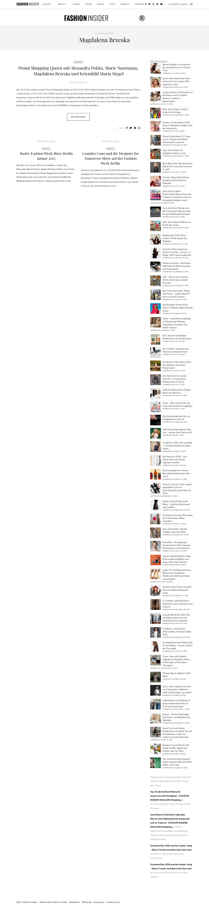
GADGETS (125, 4)
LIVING (112, 4)
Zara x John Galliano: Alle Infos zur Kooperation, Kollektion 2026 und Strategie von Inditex (177, 689)
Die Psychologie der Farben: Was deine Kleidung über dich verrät (176, 473)
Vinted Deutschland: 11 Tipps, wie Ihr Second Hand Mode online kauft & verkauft (176, 139)
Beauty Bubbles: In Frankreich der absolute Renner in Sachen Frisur (176, 67)
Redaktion (74, 902)
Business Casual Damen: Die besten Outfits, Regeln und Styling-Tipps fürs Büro (175, 748)
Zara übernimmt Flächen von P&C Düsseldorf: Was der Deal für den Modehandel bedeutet (176, 211)
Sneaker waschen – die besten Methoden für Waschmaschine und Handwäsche (176, 266)
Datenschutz (113, 902)
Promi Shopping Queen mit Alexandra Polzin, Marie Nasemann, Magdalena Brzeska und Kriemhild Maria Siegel (78, 70)
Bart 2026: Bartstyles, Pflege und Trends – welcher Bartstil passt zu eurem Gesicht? (176, 293)
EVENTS (76, 4)
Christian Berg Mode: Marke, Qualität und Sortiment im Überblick (175, 180)
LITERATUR (139, 4)
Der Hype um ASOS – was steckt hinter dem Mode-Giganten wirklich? (174, 459)
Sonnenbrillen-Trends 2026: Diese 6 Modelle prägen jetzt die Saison (177, 307)
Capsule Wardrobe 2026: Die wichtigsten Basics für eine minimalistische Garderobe (176, 617)
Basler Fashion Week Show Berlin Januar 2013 (46, 156)
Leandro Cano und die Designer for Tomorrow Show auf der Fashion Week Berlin (110, 158)
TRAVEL (88, 4)
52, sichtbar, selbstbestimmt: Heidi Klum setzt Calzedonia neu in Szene (177, 603)
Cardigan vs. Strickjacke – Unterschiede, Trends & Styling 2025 (176, 631)
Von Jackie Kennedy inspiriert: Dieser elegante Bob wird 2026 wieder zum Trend (177, 762)
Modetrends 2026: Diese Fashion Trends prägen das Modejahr (174, 238)
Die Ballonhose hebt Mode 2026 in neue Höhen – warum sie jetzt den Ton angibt (177, 645)
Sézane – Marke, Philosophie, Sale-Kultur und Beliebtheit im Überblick (176, 717)
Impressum (99, 902)
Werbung (86, 902)
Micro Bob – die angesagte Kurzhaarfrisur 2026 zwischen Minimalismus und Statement (176, 545)
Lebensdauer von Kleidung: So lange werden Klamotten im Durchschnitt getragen (176, 703)
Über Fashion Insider (26, 902)
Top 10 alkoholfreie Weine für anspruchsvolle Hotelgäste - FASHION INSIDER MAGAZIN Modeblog (169, 795)
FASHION (46, 4)
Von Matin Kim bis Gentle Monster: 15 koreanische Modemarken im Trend (174, 379)
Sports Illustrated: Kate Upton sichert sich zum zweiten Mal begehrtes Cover (176, 81)
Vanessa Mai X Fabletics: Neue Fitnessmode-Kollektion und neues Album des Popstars (176, 559)
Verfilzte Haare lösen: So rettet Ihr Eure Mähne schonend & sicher (176, 590)
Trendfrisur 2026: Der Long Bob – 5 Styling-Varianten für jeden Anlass (177, 445)
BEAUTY (61, 4)
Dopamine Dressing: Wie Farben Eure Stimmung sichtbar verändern (177, 518)
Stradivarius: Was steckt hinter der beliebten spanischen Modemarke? (176, 365)
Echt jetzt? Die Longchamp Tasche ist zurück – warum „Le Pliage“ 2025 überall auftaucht (176, 252)
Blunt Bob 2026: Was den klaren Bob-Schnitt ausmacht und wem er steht (177, 166)
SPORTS (100, 4)
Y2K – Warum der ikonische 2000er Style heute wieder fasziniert (175, 280)
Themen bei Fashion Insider (53, 902)
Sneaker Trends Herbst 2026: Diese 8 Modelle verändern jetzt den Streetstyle (177, 125)
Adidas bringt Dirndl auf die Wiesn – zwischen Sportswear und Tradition (176, 504)
